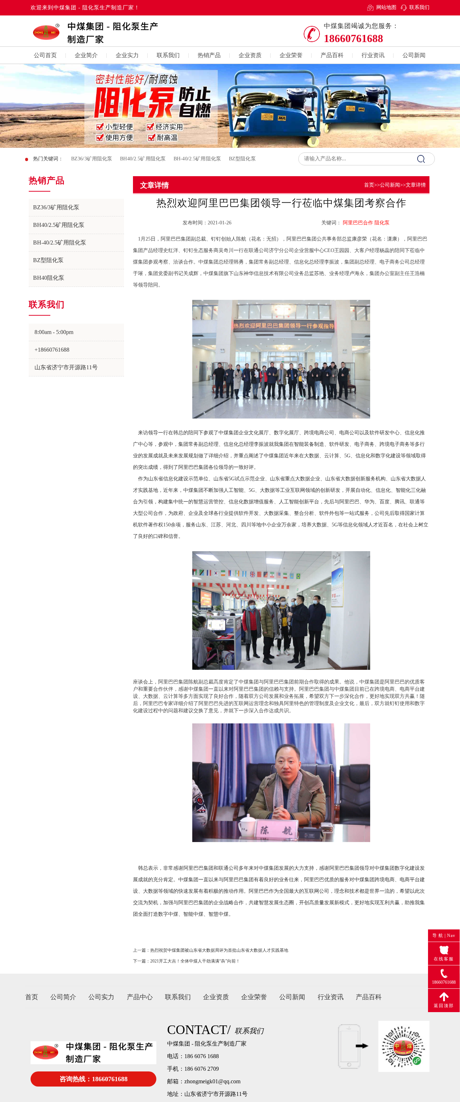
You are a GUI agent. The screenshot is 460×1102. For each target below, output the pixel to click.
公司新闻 (414, 55)
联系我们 (419, 7)
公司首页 (45, 55)
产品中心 (140, 997)
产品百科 (332, 55)
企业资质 (250, 55)
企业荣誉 (291, 55)
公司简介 (63, 997)
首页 (369, 185)
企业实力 (127, 55)
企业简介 (86, 55)
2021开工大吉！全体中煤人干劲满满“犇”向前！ (195, 961)
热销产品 (209, 55)
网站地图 (386, 7)
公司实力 (101, 997)
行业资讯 (373, 55)
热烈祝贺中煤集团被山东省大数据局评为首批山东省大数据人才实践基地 (219, 950)
